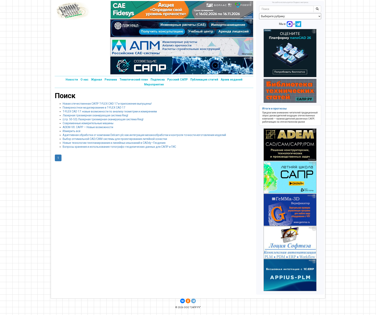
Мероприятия (154, 84)
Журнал (96, 79)
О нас (84, 79)
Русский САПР (177, 79)
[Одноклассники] (188, 301)
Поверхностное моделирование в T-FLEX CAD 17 (94, 107)
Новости (72, 79)
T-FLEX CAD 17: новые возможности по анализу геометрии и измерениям (110, 111)
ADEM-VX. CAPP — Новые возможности (88, 127)
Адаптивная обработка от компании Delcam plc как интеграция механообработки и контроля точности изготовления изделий (144, 135)
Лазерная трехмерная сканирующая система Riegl (95, 115)
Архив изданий (231, 79)
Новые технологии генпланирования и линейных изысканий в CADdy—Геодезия (114, 142)
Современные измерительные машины (88, 123)
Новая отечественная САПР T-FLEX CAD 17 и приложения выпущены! (107, 103)
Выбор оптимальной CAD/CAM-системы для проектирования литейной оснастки (115, 138)
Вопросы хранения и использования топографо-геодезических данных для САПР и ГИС (119, 146)
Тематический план (133, 79)
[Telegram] (193, 301)
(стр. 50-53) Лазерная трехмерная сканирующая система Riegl (103, 119)
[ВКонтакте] (182, 301)
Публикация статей (204, 79)
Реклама (111, 79)
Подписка (158, 79)
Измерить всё (71, 131)
